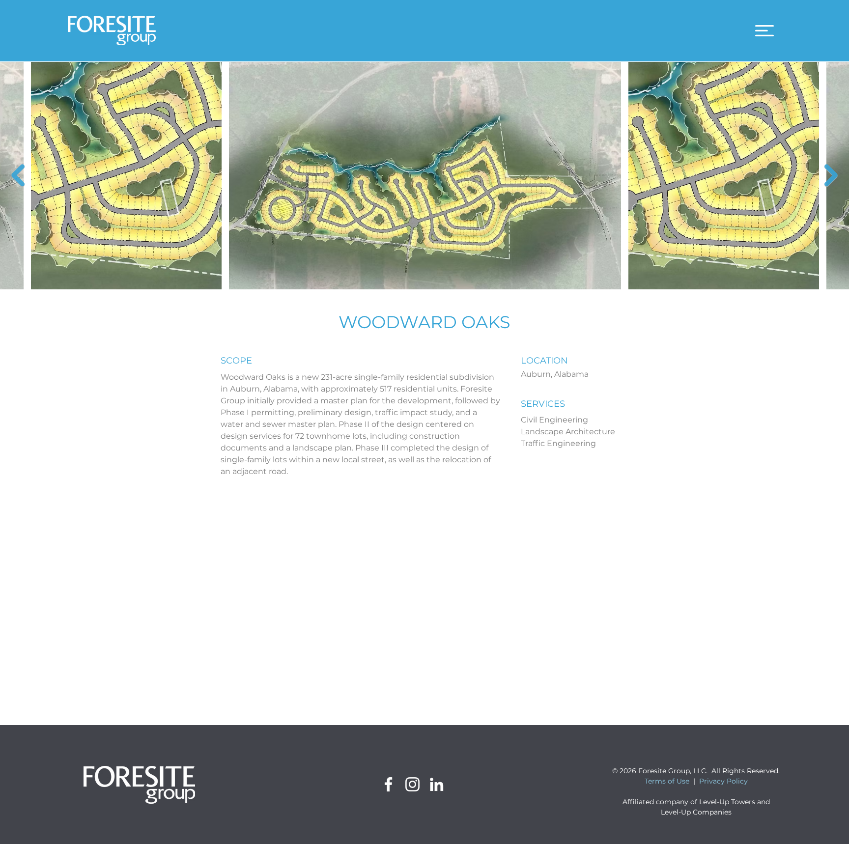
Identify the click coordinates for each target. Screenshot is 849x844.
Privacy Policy (723, 781)
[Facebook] (388, 784)
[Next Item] (831, 175)
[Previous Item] (18, 175)
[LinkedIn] (436, 784)
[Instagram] (412, 784)
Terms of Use (667, 781)
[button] (764, 30)
